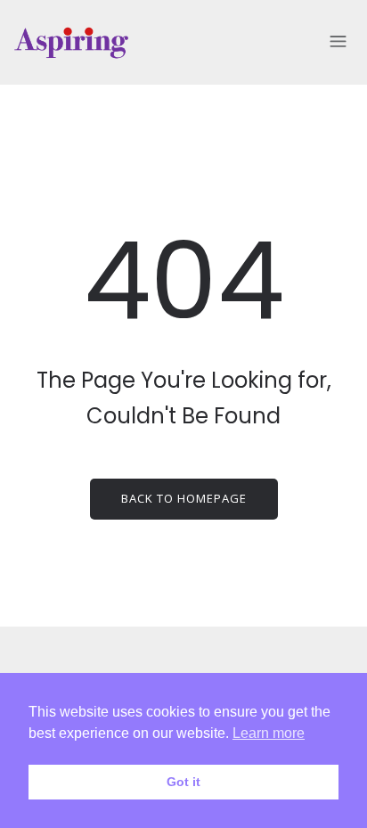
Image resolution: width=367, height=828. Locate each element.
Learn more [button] (268, 733)
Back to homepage (184, 498)
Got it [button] (183, 782)
